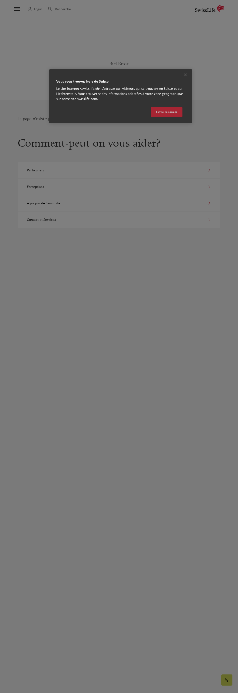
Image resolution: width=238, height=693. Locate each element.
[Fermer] (185, 75)
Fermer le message (166, 111)
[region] (120, 96)
